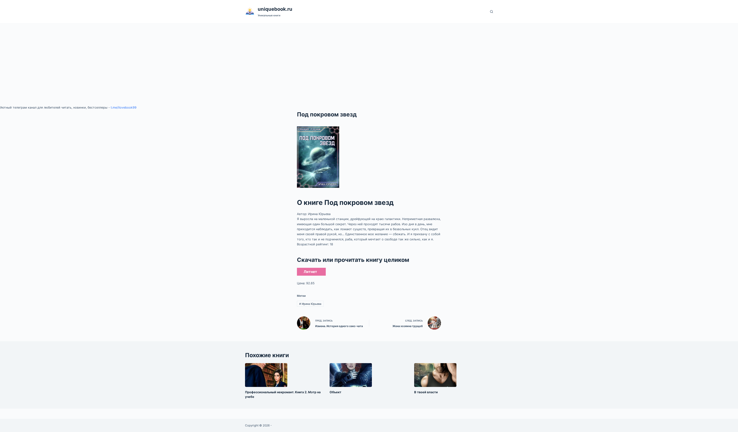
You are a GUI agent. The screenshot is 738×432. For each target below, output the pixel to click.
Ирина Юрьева (310, 303)
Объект (335, 392)
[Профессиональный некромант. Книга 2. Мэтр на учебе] (266, 375)
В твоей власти (426, 392)
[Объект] (351, 375)
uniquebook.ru (275, 9)
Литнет (310, 272)
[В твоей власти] (435, 375)
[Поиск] (491, 11)
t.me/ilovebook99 (123, 107)
